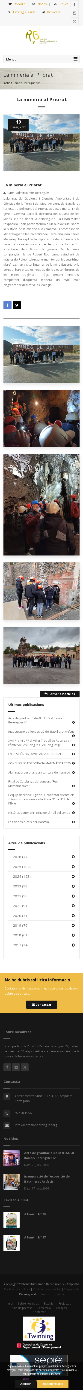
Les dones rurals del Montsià (28, 822)
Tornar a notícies (61, 694)
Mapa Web (71, 1289)
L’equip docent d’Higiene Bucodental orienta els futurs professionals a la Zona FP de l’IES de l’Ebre (41, 799)
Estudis (48, 1303)
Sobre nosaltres (28, 1303)
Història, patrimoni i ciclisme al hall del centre (39, 812)
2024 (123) (22, 876)
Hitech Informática (51, 1294)
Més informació (52, 1383)
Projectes (65, 1303)
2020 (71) (21, 915)
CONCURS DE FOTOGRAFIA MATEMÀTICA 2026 (39, 763)
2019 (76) (21, 925)
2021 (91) (21, 905)
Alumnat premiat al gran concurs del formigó (39, 772)
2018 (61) (21, 935)
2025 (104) (22, 866)
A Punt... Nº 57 (35, 1237)
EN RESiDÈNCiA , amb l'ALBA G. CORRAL (35, 754)
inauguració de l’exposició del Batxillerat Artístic (41, 731)
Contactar (43, 1004)
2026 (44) (21, 856)
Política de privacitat (47, 1289)
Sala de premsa (22, 1308)
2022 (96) (21, 896)
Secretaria (44, 1308)
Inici (10, 1303)
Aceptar (25, 1383)
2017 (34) (21, 945)
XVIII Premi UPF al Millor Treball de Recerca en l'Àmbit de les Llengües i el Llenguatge (39, 742)
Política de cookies (17, 1289)
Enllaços (61, 1308)
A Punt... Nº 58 (35, 1214)
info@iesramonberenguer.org (36, 1125)
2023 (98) (21, 886)
